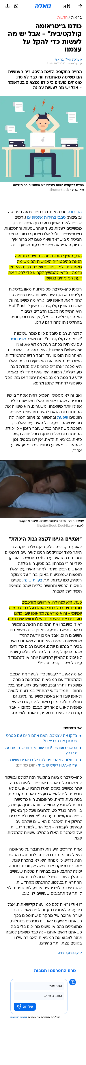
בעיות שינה (32, 580)
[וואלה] (43, 6)
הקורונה (75, 212)
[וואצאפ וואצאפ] (16, 6)
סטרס (72, 953)
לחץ (79, 953)
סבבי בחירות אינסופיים (46, 218)
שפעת (62, 418)
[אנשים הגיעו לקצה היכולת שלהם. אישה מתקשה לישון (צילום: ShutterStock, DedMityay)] (43, 495)
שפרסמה (17, 339)
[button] (67, 6)
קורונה (62, 953)
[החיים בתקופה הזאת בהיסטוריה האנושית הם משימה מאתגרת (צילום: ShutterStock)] (43, 145)
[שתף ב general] (7, 6)
